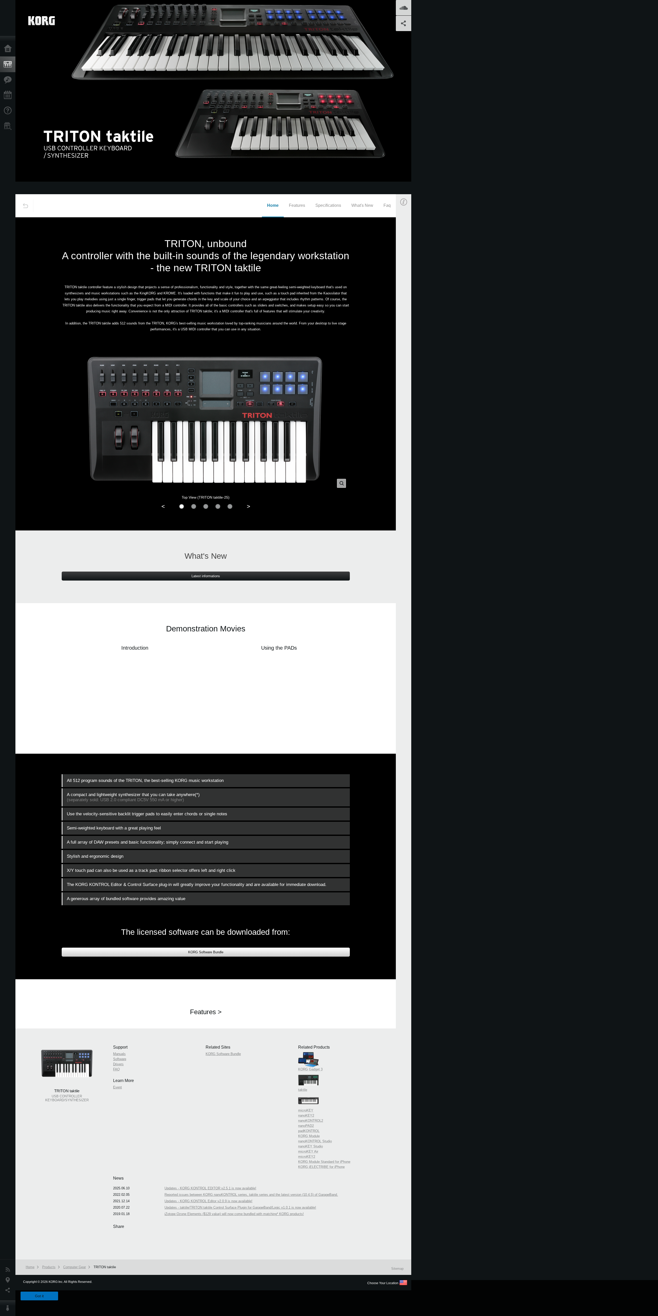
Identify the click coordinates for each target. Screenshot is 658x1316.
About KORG (9, 1308)
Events (9, 95)
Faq (387, 205)
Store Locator (9, 126)
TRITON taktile (105, 1267)
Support (9, 110)
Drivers (409, 289)
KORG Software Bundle (205, 952)
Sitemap (397, 1269)
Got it (39, 1296)
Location (9, 1280)
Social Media (9, 1290)
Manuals (410, 279)
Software (410, 284)
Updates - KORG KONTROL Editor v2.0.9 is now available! (208, 1201)
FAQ (407, 294)
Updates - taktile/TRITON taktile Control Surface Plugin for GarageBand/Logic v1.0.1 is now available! (240, 1207)
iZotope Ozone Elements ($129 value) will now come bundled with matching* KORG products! (234, 1214)
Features (9, 80)
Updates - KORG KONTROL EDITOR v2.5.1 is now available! (210, 1188)
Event (408, 318)
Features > (206, 1012)
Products (9, 64)
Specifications (328, 205)
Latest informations (205, 576)
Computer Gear (74, 1267)
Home (9, 49)
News (9, 1270)
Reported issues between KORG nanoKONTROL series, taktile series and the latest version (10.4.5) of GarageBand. (251, 1195)
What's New (362, 205)
